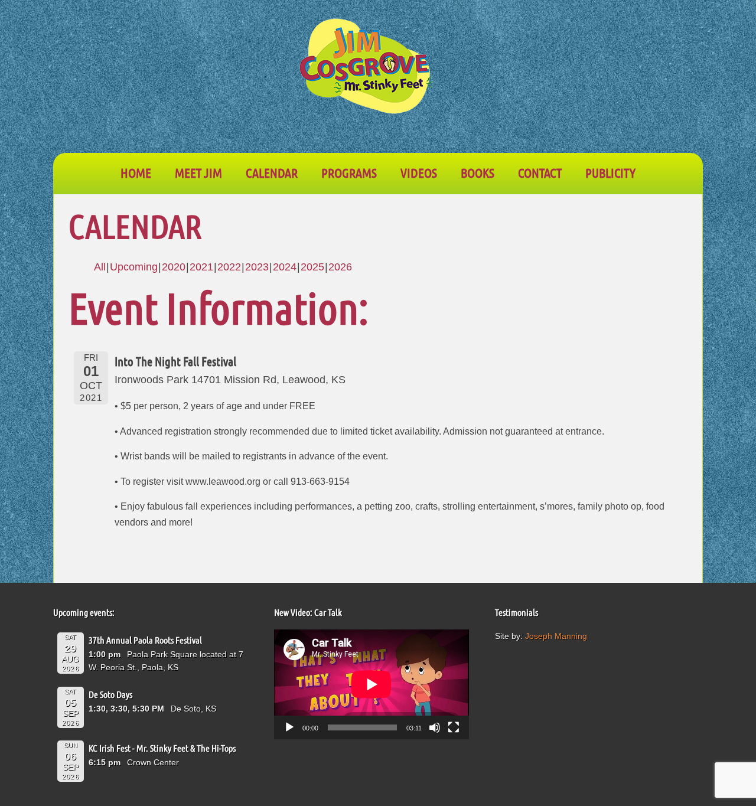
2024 (284, 267)
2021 (201, 267)
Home (135, 172)
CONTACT (540, 172)
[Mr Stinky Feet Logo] (366, 68)
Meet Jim (198, 172)
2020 (173, 267)
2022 (229, 267)
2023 (257, 267)
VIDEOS (418, 172)
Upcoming (134, 267)
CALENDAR (272, 172)
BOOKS (477, 172)
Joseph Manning (556, 636)
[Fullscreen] (454, 727)
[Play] (289, 727)
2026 (340, 267)
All (100, 267)
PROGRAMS (349, 172)
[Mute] (435, 727)
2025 (312, 267)
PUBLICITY (610, 172)
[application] (371, 684)
